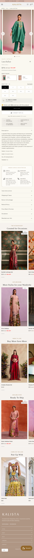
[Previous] (3, 34)
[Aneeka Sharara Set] (14, 363)
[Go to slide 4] (18, 56)
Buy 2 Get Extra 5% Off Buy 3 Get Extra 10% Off (18, 1)
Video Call (8, 170)
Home (3, 8)
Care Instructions (7, 191)
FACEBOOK (13, 524)
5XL (5, 95)
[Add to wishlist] (30, 61)
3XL (21, 91)
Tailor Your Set (23, 178)
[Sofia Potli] (14, 476)
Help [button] (3, 536)
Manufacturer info (7, 218)
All (7, 8)
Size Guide (29, 84)
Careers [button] (4, 540)
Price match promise (8, 209)
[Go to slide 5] (19, 56)
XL (5, 91)
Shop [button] (3, 532)
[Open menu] (3, 4)
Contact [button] (4, 544)
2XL (13, 91)
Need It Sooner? (9, 178)
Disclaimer (5, 213)
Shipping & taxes (7, 195)
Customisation (23, 170)
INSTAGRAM (5, 524)
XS (5, 87)
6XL (13, 95)
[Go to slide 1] (14, 56)
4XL (29, 91)
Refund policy (5, 204)
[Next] (31, 34)
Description (5, 130)
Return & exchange (7, 200)
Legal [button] (3, 529)
